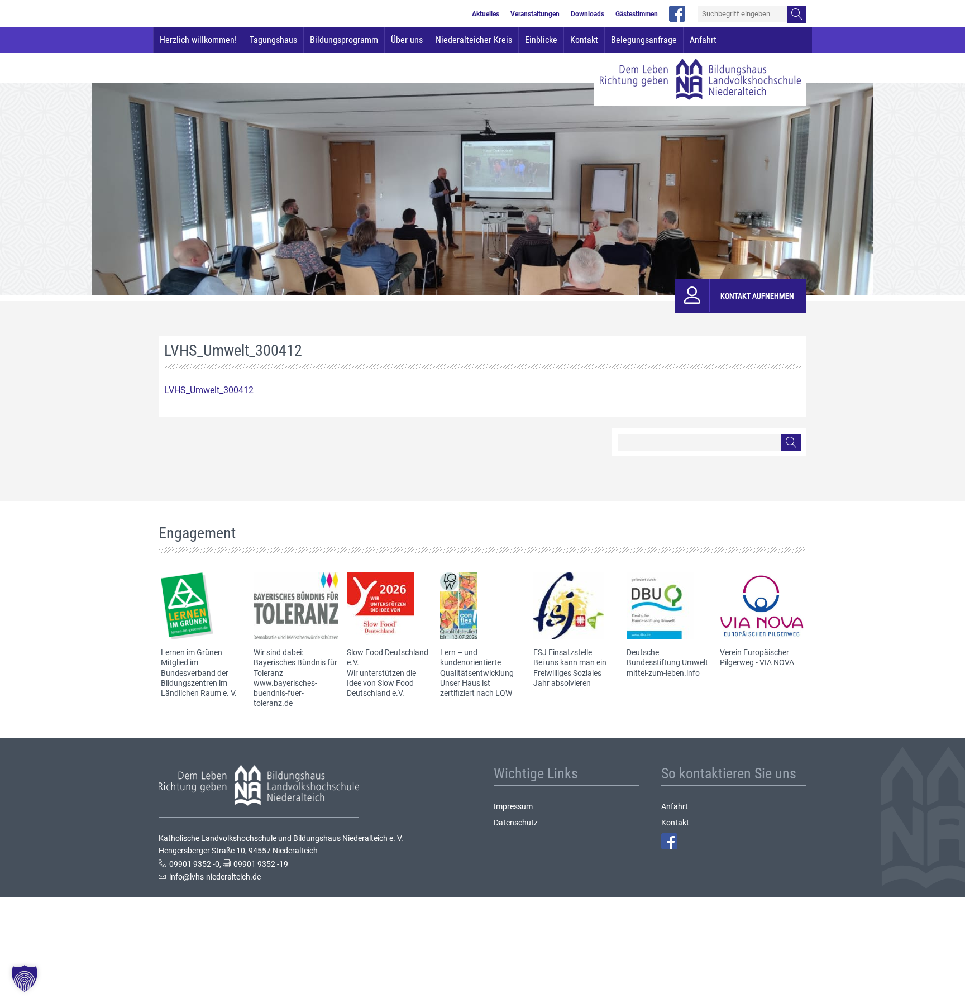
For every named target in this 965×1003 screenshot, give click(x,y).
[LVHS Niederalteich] (700, 79)
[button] (24, 978)
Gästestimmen (636, 14)
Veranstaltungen (535, 14)
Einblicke (541, 40)
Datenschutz (516, 822)
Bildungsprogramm (344, 40)
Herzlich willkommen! (198, 40)
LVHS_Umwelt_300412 (209, 390)
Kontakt (584, 40)
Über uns (407, 40)
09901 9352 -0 (194, 863)
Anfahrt (703, 40)
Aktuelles (485, 14)
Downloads (587, 14)
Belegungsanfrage (644, 40)
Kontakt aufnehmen (757, 296)
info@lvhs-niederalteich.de (215, 876)
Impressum (513, 806)
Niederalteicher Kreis (474, 40)
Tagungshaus (273, 40)
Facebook (669, 841)
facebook (677, 14)
